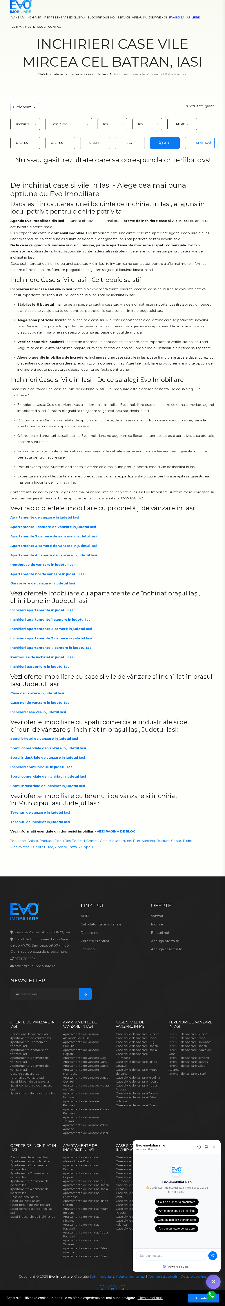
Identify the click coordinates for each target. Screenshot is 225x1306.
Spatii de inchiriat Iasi (25, 1201)
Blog (41, 26)
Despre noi (158, 17)
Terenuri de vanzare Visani (187, 1073)
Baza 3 (74, 847)
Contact (55, 26)
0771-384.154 (25, 959)
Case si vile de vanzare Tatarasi (137, 1093)
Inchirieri (34, 17)
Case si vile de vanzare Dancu (137, 1046)
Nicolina (148, 841)
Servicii (124, 17)
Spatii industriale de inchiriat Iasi (32, 1216)
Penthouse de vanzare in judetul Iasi (42, 564)
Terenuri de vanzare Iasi (27, 1077)
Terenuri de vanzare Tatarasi (188, 1061)
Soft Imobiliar (101, 1276)
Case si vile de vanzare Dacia (136, 1050)
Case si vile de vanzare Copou (137, 1038)
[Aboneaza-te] (85, 994)
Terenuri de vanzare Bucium (189, 1034)
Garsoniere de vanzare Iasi (29, 1034)
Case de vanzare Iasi (24, 1073)
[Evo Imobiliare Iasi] (21, 6)
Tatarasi (78, 841)
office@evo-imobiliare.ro (35, 966)
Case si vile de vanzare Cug (135, 1042)
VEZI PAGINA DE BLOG (116, 831)
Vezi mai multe (23, 26)
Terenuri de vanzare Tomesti (189, 1057)
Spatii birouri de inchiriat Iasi (30, 1204)
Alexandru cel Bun (124, 841)
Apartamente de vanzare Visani (85, 1133)
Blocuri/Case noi (102, 17)
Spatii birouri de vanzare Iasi (30, 1081)
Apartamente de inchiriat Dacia (85, 1189)
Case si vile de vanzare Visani (136, 1105)
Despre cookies (193, 1276)
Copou (87, 847)
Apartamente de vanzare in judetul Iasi (44, 517)
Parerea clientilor (95, 941)
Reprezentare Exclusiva (64, 17)
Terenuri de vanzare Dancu (188, 1046)
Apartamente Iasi (130, 1276)
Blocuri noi (160, 933)
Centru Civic (43, 847)
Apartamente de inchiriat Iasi (30, 1161)
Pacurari (46, 841)
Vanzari (18, 17)
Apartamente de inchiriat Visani (85, 1256)
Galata (32, 841)
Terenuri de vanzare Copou (188, 1038)
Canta (176, 841)
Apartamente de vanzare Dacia (85, 1065)
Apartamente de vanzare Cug (84, 1057)
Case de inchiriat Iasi (24, 1197)
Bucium (163, 841)
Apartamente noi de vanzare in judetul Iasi (47, 574)
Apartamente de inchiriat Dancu (86, 1185)
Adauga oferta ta (165, 941)
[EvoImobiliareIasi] (102, 1289)
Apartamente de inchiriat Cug (84, 1181)
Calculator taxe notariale (101, 924)
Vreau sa (139, 17)
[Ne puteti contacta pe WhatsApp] (211, 1295)
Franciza (177, 17)
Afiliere (193, 17)
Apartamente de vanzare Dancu (86, 1061)
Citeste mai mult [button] (150, 1298)
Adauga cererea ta (166, 949)
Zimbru (61, 847)
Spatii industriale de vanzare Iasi (33, 1093)
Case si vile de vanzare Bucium (138, 1034)
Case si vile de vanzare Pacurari (138, 1081)
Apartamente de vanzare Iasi (30, 1038)
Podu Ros (63, 841)
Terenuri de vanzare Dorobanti (190, 1042)
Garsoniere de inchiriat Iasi (29, 1157)
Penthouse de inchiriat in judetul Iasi (42, 657)
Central (92, 841)
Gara (103, 841)
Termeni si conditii (163, 1276)
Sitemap (88, 949)
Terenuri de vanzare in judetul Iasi (40, 812)
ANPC (86, 916)
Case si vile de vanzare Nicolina (138, 1077)
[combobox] (182, 124)
